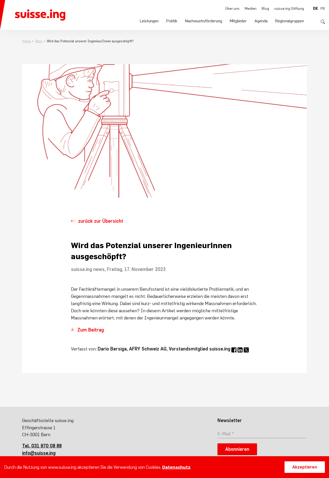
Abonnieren (237, 449)
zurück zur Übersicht (100, 221)
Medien (251, 8)
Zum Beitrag (91, 330)
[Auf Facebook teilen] (233, 350)
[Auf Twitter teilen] (246, 350)
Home (26, 41)
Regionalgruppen (289, 20)
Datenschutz (176, 467)
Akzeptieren (304, 467)
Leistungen (149, 20)
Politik (171, 20)
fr (323, 8)
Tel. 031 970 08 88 (42, 445)
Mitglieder (238, 20)
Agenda (261, 20)
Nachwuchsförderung (203, 20)
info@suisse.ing (39, 453)
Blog (265, 8)
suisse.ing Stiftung (289, 8)
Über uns (232, 8)
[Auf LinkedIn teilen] (240, 350)
